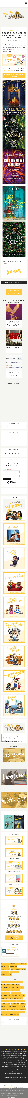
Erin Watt (12, 987)
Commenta (20, 282)
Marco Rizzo (4, 1006)
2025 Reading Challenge (10, 947)
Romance (3, 971)
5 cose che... (14, 30)
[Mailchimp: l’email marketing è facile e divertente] (11, 483)
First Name (5, 473)
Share (10, 282)
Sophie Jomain (19, 987)
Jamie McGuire (15, 984)
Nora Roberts (21, 1006)
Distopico (12, 963)
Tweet (6, 282)
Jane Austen (23, 1009)
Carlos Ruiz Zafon (16, 992)
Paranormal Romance (17, 969)
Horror (12, 966)
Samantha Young (14, 1014)
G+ (13, 282)
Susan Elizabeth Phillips (16, 998)
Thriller (12, 971)
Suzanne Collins (15, 990)
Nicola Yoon (12, 1006)
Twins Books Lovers (8, 70)
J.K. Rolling (4, 995)
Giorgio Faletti (5, 1009)
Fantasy (3, 966)
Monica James (4, 1014)
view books (17, 955)
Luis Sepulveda (20, 1011)
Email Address (7, 469)
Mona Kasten (4, 987)
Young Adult (4, 974)
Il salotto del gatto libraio (11, 949)
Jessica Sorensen (13, 995)
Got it (19, 1097)
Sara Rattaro (4, 998)
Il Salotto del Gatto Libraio (11, 1085)
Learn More (11, 1097)
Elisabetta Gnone (5, 984)
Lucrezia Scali (15, 1003)
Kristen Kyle (22, 995)
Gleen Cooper (14, 1009)
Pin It (16, 282)
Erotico (22, 963)
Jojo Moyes (4, 1011)
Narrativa (4, 969)
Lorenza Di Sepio (5, 1003)
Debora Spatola (5, 990)
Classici (3, 963)
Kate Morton (12, 1011)
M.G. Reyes (22, 1003)
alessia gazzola (5, 992)
